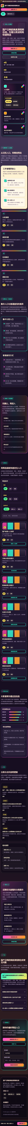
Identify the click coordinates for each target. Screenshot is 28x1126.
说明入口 (13, 509)
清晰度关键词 (7, 1057)
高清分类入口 (10, 14)
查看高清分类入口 (14, 1039)
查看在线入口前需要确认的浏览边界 (12, 831)
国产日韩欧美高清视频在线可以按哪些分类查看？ (13, 976)
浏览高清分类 (14, 937)
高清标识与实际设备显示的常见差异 (12, 804)
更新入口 (20, 509)
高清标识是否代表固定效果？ (10, 992)
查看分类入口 (14, 9)
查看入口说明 (14, 543)
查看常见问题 (14, 57)
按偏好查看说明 (14, 1065)
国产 (5, 488)
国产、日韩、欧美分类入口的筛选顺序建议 (13, 790)
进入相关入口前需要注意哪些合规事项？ (13, 1008)
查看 (3, 796)
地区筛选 (18, 1094)
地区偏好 (6, 1050)
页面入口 (6, 509)
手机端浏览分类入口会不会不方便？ (12, 997)
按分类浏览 (14, 570)
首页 (3, 14)
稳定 (10, 499)
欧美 (15, 488)
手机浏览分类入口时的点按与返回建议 (12, 818)
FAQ (5, 1098)
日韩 (10, 488)
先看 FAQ (14, 1044)
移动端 (15, 499)
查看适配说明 (14, 651)
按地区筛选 (14, 53)
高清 (5, 498)
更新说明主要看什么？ (8, 1003)
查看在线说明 (14, 624)
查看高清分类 (14, 597)
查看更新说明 (14, 678)
